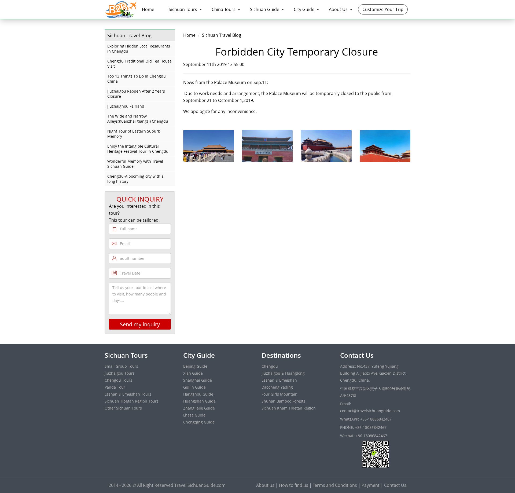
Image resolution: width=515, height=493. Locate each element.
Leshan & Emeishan (279, 380)
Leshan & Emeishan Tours (128, 394)
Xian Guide (193, 373)
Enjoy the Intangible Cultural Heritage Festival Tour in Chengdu (137, 149)
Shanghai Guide (197, 380)
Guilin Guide (194, 387)
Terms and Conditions (335, 485)
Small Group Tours (121, 366)
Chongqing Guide (199, 422)
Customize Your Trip (382, 9)
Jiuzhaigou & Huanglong (283, 373)
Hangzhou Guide (198, 394)
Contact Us (395, 485)
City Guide (304, 9)
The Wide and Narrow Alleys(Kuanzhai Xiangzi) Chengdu (137, 119)
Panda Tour (115, 387)
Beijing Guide (195, 366)
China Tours (224, 9)
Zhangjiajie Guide (199, 408)
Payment (371, 485)
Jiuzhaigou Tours (120, 373)
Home (148, 9)
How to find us (293, 485)
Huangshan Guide (199, 401)
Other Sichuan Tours (123, 408)
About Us (338, 9)
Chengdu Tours (118, 380)
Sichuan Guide (264, 9)
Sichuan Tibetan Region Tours (132, 401)
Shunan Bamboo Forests (283, 401)
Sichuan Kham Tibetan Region (289, 408)
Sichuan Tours (183, 9)
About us (265, 485)
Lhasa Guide (194, 415)
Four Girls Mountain (279, 394)
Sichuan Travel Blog (221, 35)
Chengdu (270, 366)
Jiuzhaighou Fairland (125, 106)
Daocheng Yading (277, 387)
